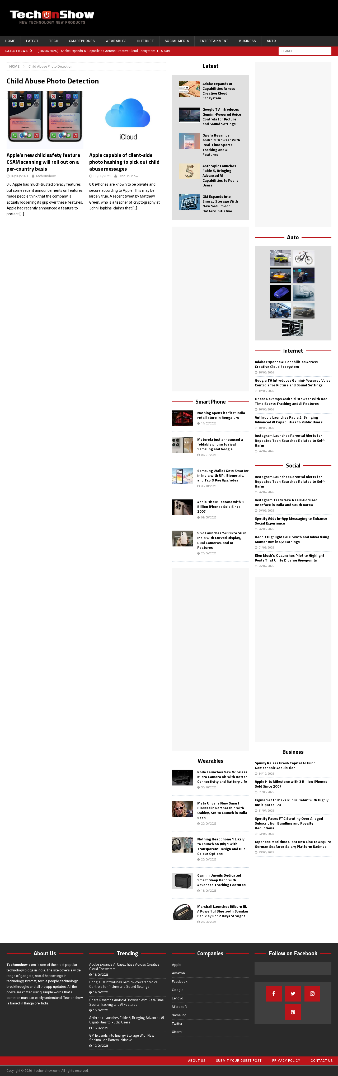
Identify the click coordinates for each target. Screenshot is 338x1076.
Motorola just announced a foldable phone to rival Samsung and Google (220, 444)
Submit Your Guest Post (239, 1061)
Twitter (177, 1024)
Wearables (116, 41)
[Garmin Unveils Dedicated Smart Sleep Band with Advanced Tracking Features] (182, 881)
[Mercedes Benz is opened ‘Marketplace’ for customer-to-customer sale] (292, 328)
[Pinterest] (293, 1012)
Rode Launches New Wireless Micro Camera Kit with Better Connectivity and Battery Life (222, 776)
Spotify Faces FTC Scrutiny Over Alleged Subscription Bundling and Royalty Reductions (289, 823)
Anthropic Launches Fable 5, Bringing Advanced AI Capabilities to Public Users (220, 175)
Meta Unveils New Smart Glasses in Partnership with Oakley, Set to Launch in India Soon (222, 810)
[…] (22, 214)
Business (247, 41)
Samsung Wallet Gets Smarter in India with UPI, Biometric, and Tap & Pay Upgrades (223, 475)
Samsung (179, 1015)
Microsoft (179, 1007)
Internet (145, 41)
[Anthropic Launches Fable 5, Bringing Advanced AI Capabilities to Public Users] (189, 171)
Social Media (177, 41)
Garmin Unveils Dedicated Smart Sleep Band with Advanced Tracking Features (221, 879)
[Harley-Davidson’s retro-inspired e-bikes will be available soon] (303, 258)
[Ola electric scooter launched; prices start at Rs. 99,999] (280, 311)
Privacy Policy (286, 1061)
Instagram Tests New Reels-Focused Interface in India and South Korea (286, 502)
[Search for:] (305, 51)
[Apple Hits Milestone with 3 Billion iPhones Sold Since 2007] (182, 507)
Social (293, 465)
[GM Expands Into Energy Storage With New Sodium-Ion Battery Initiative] (189, 202)
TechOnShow (46, 176)
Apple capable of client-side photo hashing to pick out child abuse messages (124, 162)
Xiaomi (177, 1032)
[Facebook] (274, 994)
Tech (53, 41)
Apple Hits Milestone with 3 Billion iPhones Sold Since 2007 (220, 506)
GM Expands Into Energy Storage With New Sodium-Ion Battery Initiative (220, 204)
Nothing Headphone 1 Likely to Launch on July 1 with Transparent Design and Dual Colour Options (222, 846)
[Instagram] (312, 994)
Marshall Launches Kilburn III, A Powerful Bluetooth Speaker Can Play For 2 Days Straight (222, 911)
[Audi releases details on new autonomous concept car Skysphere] (303, 311)
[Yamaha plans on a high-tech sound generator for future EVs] (280, 293)
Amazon (178, 973)
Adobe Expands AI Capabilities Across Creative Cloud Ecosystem (219, 91)
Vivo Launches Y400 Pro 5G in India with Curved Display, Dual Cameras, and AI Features (221, 540)
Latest (32, 41)
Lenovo (177, 998)
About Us (196, 1061)
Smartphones (82, 41)
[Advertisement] (236, 17)
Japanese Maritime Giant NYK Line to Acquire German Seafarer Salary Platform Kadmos (293, 844)
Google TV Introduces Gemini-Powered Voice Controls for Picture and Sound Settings (222, 116)
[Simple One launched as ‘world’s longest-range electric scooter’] (303, 275)
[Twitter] (293, 994)
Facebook (179, 982)
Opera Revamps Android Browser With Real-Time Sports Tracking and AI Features (221, 144)
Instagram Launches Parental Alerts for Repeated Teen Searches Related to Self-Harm (290, 440)
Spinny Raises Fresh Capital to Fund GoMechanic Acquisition (285, 765)
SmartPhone (210, 401)
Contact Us (322, 1061)
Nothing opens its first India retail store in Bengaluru (221, 415)
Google (177, 990)
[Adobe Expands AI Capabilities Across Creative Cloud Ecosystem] (189, 89)
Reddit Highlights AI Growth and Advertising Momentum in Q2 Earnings (292, 539)
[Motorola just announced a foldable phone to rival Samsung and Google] (182, 445)
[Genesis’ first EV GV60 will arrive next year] (280, 258)
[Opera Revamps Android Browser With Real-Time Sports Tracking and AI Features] (189, 141)
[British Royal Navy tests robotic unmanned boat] (280, 275)
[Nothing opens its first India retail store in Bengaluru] (182, 418)
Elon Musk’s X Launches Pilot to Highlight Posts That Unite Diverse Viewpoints (289, 558)
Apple (176, 965)
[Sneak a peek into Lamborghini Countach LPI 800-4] (303, 293)
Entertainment (214, 41)
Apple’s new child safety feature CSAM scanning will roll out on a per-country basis (43, 162)
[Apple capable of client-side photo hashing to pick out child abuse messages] (127, 120)
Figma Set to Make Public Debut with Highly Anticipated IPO (291, 802)
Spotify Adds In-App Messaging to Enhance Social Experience (291, 521)
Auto (271, 41)
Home (10, 41)
